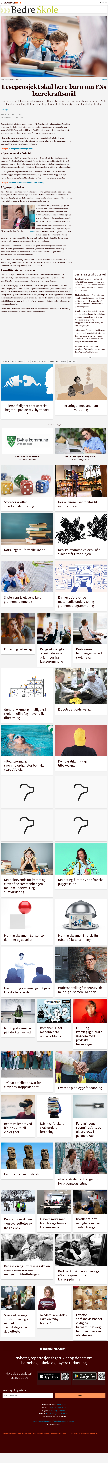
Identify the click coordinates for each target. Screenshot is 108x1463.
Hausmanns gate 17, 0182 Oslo (57, 1413)
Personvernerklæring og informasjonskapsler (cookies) (53, 1421)
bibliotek (72, 361)
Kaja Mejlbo (61, 1404)
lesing (20, 361)
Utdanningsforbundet (57, 1410)
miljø (14, 361)
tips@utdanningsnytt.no (57, 1407)
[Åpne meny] (106, 2)
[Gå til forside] (11, 3)
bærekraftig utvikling (58, 361)
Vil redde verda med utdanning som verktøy (26, 182)
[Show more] (90, 357)
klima (27, 361)
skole (34, 361)
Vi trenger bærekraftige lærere (21, 148)
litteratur (6, 361)
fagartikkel (43, 361)
